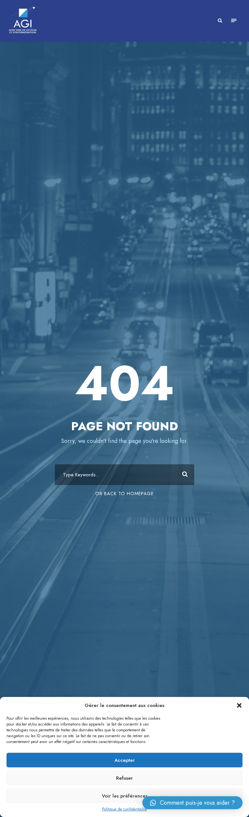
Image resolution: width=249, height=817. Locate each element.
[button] (239, 705)
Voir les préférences (125, 795)
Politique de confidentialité (124, 809)
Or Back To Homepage (124, 493)
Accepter (124, 760)
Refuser (124, 778)
